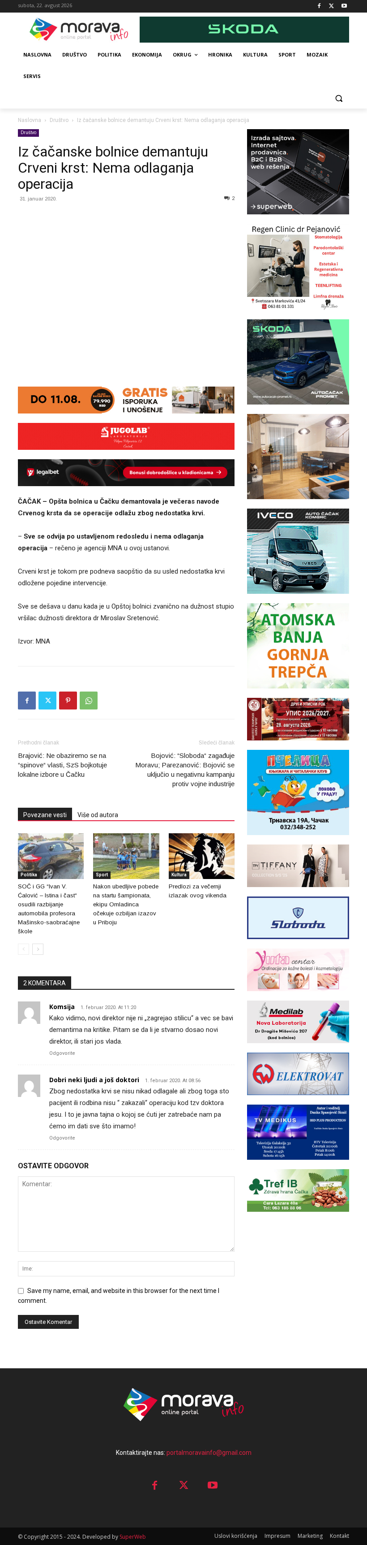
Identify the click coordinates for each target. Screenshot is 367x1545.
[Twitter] (331, 6)
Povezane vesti (45, 814)
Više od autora (97, 814)
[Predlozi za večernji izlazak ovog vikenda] (202, 856)
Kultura (179, 874)
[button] (338, 98)
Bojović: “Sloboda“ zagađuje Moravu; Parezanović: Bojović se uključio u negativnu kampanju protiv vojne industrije (185, 770)
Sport (102, 874)
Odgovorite (62, 1053)
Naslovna (29, 120)
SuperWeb (132, 1537)
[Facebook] (319, 6)
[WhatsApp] (89, 700)
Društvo (59, 120)
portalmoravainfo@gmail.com (209, 1452)
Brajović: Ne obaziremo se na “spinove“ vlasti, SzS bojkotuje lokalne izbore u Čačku (62, 765)
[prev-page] (23, 949)
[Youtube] (344, 6)
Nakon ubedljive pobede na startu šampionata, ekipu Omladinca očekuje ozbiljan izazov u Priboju (125, 904)
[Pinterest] (68, 700)
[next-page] (37, 949)
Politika (29, 874)
